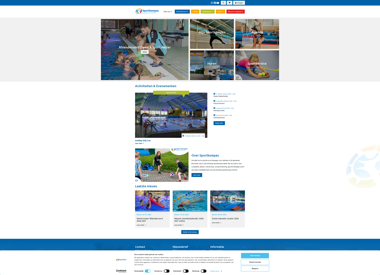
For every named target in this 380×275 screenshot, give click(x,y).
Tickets (195, 11)
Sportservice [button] (206, 11)
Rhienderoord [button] (181, 11)
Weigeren (255, 268)
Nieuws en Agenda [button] (235, 11)
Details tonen (214, 271)
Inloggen (240, 3)
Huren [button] (219, 11)
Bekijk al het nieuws (190, 232)
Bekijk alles (219, 123)
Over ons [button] (167, 11)
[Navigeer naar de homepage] (147, 11)
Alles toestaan (255, 255)
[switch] (167, 271)
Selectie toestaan (255, 262)
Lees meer (138, 143)
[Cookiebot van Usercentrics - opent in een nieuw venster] (121, 271)
